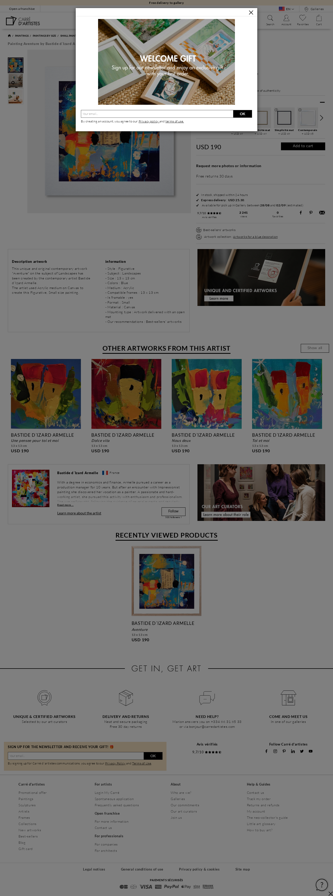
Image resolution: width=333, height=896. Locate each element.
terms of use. (174, 121)
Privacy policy (149, 121)
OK (242, 114)
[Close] (251, 12)
